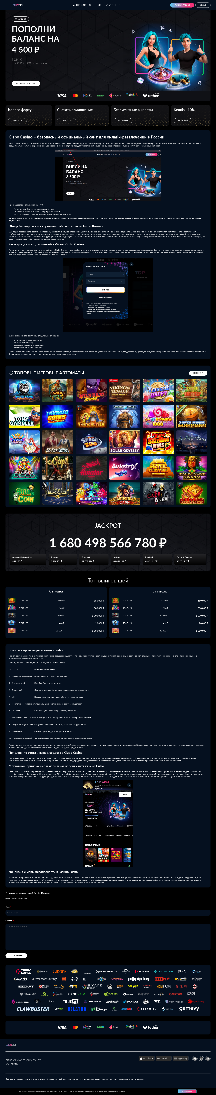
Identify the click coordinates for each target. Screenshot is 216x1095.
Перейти (17, 121)
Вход (203, 5)
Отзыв (9, 921)
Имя (8, 907)
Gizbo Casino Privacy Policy (23, 1060)
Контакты (12, 1064)
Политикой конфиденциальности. (112, 1091)
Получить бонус (26, 83)
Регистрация (182, 5)
